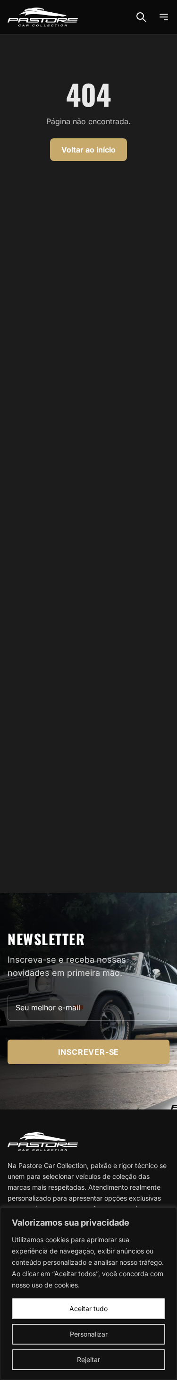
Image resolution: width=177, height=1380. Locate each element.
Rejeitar (88, 1359)
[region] (88, 1293)
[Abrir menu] (163, 17)
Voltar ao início (88, 149)
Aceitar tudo (88, 1308)
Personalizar (89, 1334)
